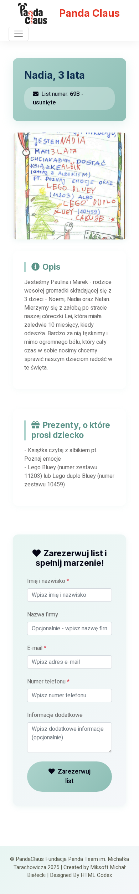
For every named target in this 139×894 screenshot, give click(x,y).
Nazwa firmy (42, 614)
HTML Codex (96, 875)
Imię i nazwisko (48, 581)
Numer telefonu (48, 681)
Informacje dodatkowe (55, 715)
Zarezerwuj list (74, 776)
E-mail (36, 648)
